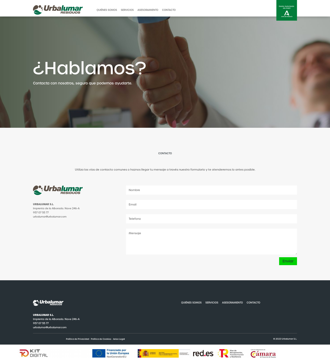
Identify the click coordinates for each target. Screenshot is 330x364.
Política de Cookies (101, 339)
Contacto (169, 10)
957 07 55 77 (41, 323)
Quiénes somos (107, 10)
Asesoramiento (148, 10)
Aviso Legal (119, 339)
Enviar (288, 261)
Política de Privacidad (77, 339)
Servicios (127, 10)
